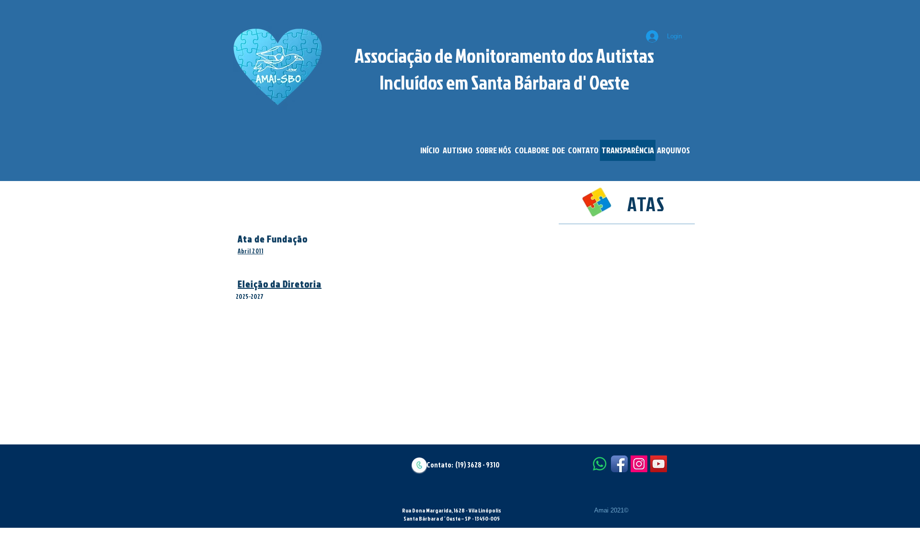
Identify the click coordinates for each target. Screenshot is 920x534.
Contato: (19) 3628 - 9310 (463, 465)
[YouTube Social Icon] (658, 463)
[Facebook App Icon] (619, 463)
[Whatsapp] (599, 463)
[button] (457, 150)
